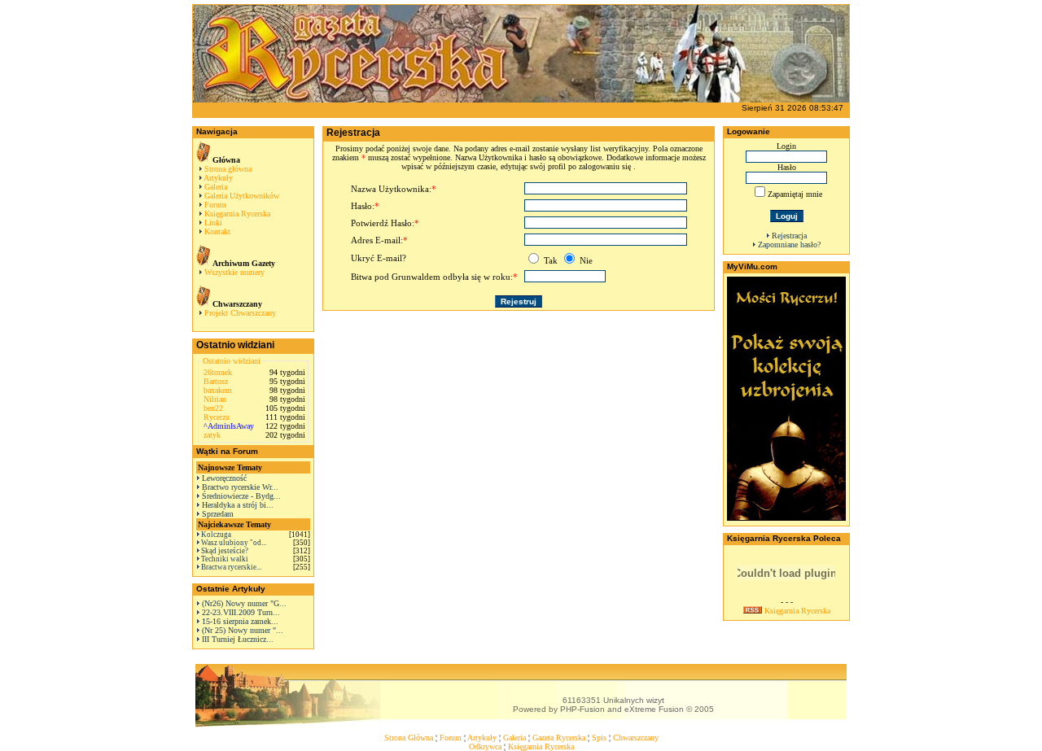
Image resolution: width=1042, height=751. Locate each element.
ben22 (213, 408)
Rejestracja (789, 235)
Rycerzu (217, 417)
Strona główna (228, 168)
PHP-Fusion (582, 709)
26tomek (218, 372)
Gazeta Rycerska (558, 737)
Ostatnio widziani (231, 360)
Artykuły (218, 177)
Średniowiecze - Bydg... (241, 495)
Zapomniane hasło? (789, 244)
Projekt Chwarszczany (240, 312)
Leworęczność (224, 478)
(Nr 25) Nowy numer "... (242, 630)
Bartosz (216, 381)
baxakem (218, 390)
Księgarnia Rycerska (237, 213)
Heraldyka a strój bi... (238, 504)
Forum (215, 204)
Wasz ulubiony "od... (233, 543)
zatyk (212, 434)
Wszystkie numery (234, 272)
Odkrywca (485, 746)
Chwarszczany (636, 737)
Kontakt (217, 231)
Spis (599, 737)
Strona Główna (408, 737)
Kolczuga (216, 535)
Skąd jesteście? (224, 551)
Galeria (215, 186)
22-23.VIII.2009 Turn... (241, 612)
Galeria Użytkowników (241, 195)
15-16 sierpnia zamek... (240, 621)
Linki (213, 222)
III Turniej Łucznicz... (238, 639)
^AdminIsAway (229, 425)
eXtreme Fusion (654, 709)
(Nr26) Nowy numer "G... (244, 603)
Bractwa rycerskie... (231, 567)
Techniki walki (224, 559)
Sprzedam (218, 513)
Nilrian (215, 399)
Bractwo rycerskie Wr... (240, 486)
